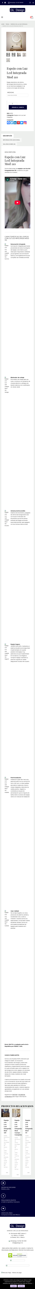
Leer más (21, 1286)
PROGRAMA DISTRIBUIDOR (10, 1250)
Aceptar (13, 1286)
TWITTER (14, 1094)
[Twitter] (11, 122)
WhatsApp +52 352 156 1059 (18, 1241)
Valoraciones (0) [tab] (9, 144)
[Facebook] (2, 2)
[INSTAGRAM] (5, 2)
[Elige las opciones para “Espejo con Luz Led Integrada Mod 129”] (7, 1173)
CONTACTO (30, 1248)
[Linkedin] (15, 122)
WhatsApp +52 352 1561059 (16, 2)
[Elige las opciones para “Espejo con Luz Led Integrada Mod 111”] (28, 1173)
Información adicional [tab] (11, 140)
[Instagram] (25, 122)
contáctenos (8, 1096)
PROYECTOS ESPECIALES (26, 1250)
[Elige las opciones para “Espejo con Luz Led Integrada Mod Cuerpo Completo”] (17, 1175)
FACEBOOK (21, 1094)
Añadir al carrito (18, 107)
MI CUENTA (22, 1248)
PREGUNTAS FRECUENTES (10, 1248)
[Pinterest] (18, 122)
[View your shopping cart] (32, 17)
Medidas (10, 92)
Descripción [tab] (7, 136)
